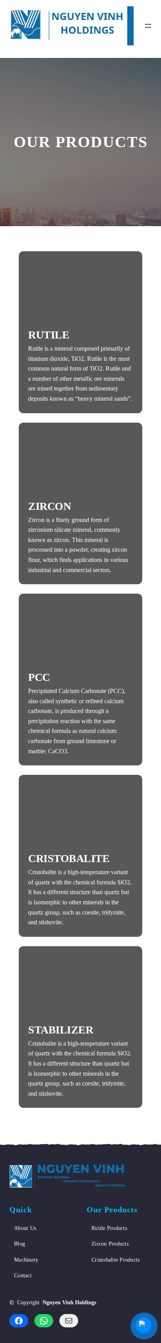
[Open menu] (148, 26)
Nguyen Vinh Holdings (69, 1302)
